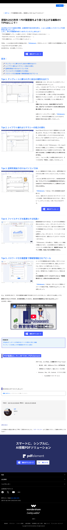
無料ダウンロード (35, 54)
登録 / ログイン (6, 393)
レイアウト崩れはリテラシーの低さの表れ (20, 66)
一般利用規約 (28, 523)
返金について (47, 523)
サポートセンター (38, 429)
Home (2, 13)
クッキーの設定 (20, 523)
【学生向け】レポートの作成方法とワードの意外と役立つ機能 (19, 342)
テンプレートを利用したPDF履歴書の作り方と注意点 (17, 345)
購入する (45, 462)
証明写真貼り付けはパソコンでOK (17, 68)
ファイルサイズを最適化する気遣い (17, 71)
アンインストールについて (57, 523)
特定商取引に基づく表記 (37, 523)
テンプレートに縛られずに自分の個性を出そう (21, 63)
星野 (15, 409)
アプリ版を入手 (60, 5)
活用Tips (7, 13)
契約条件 (6, 523)
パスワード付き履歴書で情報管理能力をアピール (22, 73)
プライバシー (12, 523)
